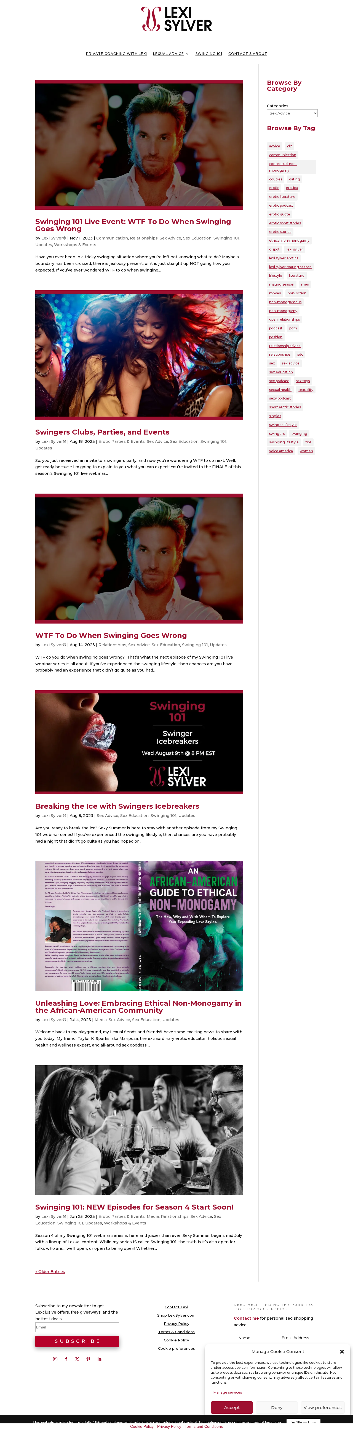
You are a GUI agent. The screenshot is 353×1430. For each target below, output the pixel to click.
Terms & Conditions (176, 1332)
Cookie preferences (176, 1348)
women (306, 451)
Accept (232, 1407)
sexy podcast (280, 398)
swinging (299, 434)
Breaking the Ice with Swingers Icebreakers (117, 806)
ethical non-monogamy (289, 240)
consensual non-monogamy (283, 167)
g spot (274, 249)
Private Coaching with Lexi (116, 54)
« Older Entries (50, 1271)
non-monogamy (283, 311)
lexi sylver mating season (290, 267)
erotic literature (282, 197)
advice (274, 146)
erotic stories (280, 232)
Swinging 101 (209, 54)
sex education (281, 372)
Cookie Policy (176, 1340)
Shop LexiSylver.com (176, 1315)
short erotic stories (285, 407)
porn (293, 328)
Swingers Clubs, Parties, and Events (102, 432)
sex (272, 363)
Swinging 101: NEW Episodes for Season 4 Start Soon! (134, 1207)
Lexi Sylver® (53, 238)
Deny (276, 1407)
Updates (43, 244)
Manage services (227, 1392)
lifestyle (275, 275)
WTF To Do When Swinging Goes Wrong (111, 635)
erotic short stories (285, 223)
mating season (281, 284)
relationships (279, 354)
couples (275, 179)
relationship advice (285, 346)
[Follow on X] (77, 1359)
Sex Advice (170, 238)
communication (282, 155)
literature (296, 275)
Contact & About (247, 54)
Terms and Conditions (204, 1426)
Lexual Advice (168, 54)
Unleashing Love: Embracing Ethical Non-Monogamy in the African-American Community (138, 1007)
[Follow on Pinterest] (88, 1359)
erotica (292, 188)
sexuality (305, 390)
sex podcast (279, 381)
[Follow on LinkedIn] (99, 1359)
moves (275, 293)
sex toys (303, 381)
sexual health (280, 390)
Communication (112, 238)
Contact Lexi (176, 1307)
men (305, 284)
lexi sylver (295, 249)
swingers (277, 434)
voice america (281, 451)
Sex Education (197, 238)
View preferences (323, 1407)
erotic (274, 188)
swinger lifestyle (283, 425)
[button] (342, 1351)
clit (289, 146)
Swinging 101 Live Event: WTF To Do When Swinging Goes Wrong (133, 225)
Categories (277, 105)
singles (275, 416)
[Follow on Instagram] (55, 1359)
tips (308, 442)
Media (101, 1019)
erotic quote (279, 214)
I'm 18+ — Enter (303, 1422)
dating (294, 179)
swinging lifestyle (284, 442)
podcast (275, 328)
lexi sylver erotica (283, 258)
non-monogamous (285, 302)
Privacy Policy (176, 1324)
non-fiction (297, 293)
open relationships (284, 319)
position (275, 337)
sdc (300, 354)
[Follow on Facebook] (66, 1359)
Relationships (144, 238)
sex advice (290, 363)
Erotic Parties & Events (121, 441)
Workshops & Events (75, 244)
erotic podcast (281, 205)
